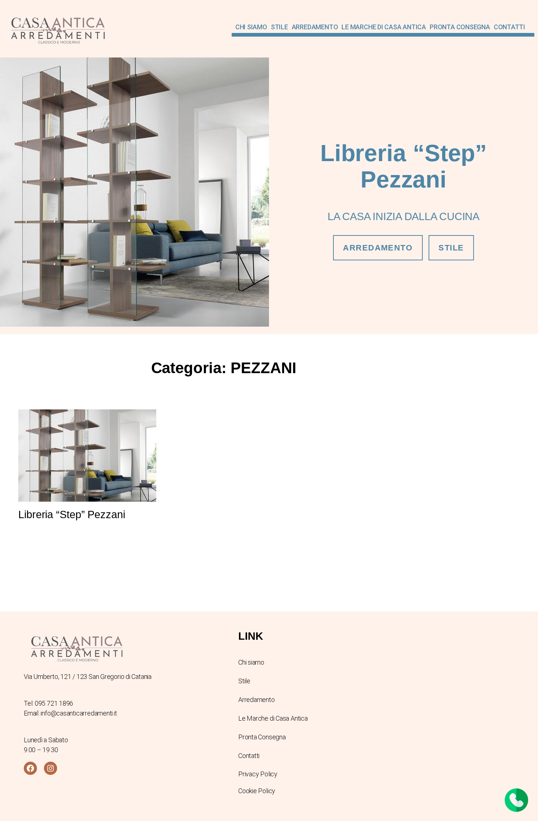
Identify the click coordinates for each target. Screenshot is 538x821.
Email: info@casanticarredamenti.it (70, 713)
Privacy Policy (257, 774)
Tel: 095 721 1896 (48, 703)
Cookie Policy (256, 791)
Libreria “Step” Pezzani (71, 514)
